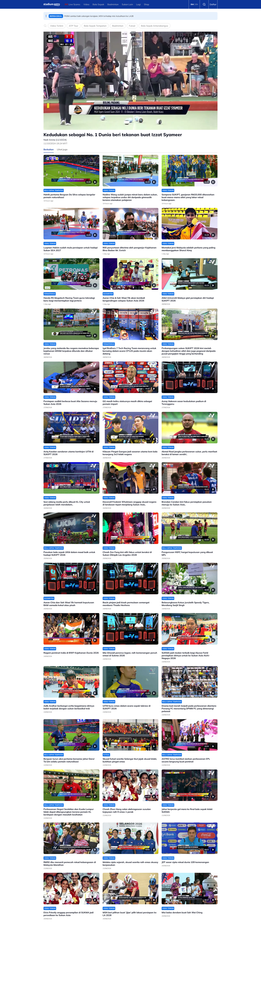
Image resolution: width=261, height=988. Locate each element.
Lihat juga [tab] (62, 149)
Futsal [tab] (132, 25)
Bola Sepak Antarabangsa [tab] (154, 25)
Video (86, 4)
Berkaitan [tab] (49, 149)
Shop (146, 4)
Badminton (113, 4)
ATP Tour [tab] (73, 25)
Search (204, 4)
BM (192, 4)
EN (196, 4)
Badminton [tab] (117, 25)
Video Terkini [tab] (56, 25)
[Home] (52, 4)
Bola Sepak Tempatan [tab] (95, 25)
